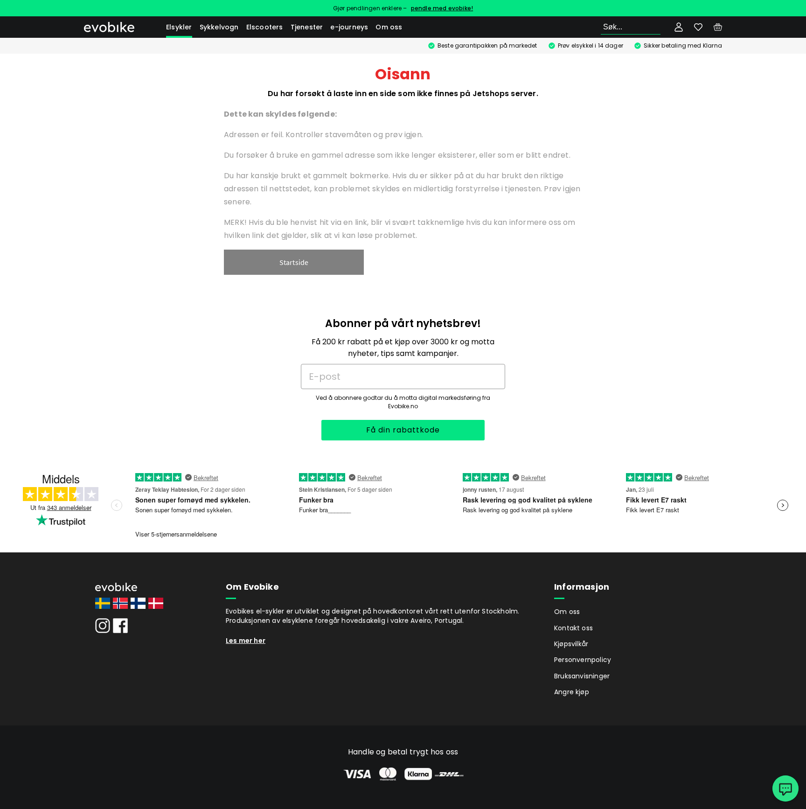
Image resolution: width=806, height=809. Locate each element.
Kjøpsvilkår (571, 644)
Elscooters (264, 27)
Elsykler (179, 27)
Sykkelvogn (219, 27)
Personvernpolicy (582, 659)
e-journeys (349, 27)
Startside (294, 262)
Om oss (388, 27)
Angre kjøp (571, 692)
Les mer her (245, 640)
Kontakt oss (573, 628)
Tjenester (307, 27)
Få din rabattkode (403, 430)
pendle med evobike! (442, 8)
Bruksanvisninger (582, 676)
